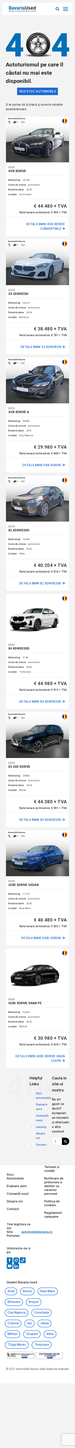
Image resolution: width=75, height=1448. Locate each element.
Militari (13, 1334)
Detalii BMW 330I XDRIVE (42, 465)
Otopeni (32, 1334)
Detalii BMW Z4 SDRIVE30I (41, 347)
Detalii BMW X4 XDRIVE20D (40, 701)
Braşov (34, 1302)
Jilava (44, 1323)
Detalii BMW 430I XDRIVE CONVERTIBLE (45, 226)
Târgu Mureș (17, 1345)
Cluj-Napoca (17, 1312)
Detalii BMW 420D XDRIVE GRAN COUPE (40, 1058)
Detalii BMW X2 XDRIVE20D (40, 583)
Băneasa (14, 1302)
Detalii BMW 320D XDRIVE (41, 938)
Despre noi (15, 1201)
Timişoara (41, 1345)
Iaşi (29, 1323)
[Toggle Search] (57, 9)
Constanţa (41, 1312)
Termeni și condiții (51, 1169)
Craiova (13, 1323)
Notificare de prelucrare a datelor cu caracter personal (53, 1186)
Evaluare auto (17, 1186)
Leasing (41, 1126)
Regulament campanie (53, 1215)
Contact (41, 1144)
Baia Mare (47, 1291)
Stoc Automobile (15, 1177)
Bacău (27, 1291)
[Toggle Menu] (66, 9)
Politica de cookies (52, 1203)
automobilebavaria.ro (36, 1232)
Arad (11, 1291)
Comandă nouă (18, 1194)
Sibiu (50, 1334)
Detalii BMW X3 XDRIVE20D (40, 820)
